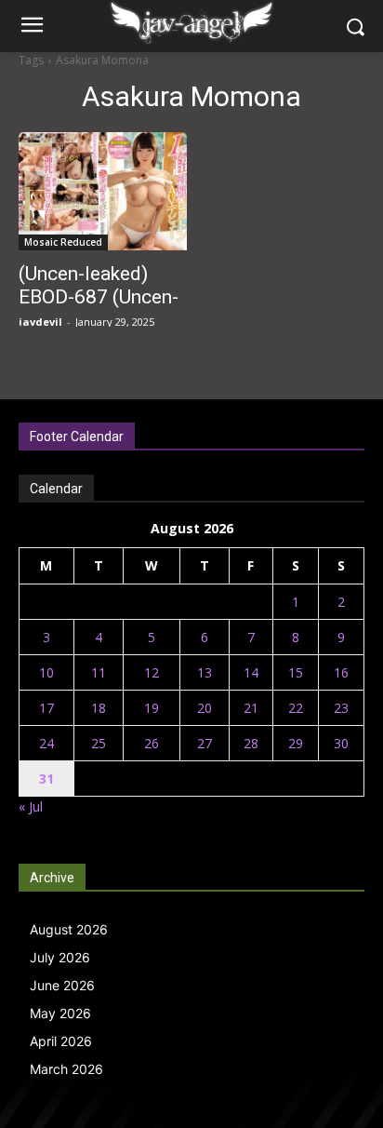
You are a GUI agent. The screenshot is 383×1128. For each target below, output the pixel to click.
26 (151, 743)
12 (151, 672)
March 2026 (66, 1069)
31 (46, 778)
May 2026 (60, 1013)
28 (251, 743)
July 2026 (60, 957)
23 (341, 708)
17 (46, 708)
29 (295, 743)
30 (341, 743)
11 (98, 672)
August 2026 (69, 929)
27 (204, 743)
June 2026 (62, 985)
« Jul (31, 806)
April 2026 (61, 1041)
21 (251, 708)
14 (251, 672)
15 (295, 672)
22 (295, 708)
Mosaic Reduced (63, 241)
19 (151, 708)
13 (204, 672)
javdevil (40, 322)
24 (46, 743)
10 (46, 672)
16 (341, 672)
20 (204, 708)
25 (98, 743)
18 (98, 708)
